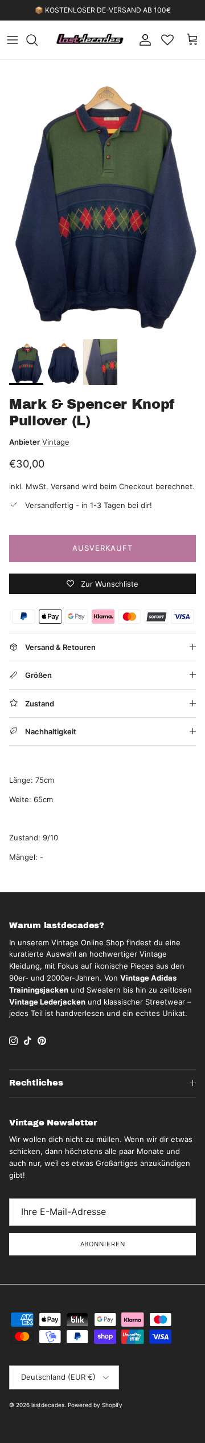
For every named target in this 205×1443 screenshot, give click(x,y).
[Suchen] (37, 39)
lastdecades (47, 1404)
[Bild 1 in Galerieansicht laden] (102, 197)
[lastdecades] (90, 40)
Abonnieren (102, 1244)
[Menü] (12, 39)
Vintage (55, 441)
